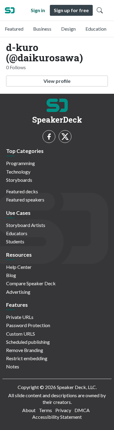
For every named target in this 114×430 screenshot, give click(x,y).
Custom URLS (20, 334)
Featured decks (22, 191)
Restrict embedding (26, 358)
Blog (11, 275)
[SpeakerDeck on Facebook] (49, 136)
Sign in (38, 10)
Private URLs (19, 317)
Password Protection (28, 325)
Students (15, 241)
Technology (18, 171)
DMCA (82, 410)
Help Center (19, 267)
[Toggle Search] (100, 10)
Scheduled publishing (28, 342)
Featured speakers (25, 199)
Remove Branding (24, 350)
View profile (57, 81)
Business (42, 29)
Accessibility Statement (57, 417)
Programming (20, 163)
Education (95, 29)
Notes (12, 366)
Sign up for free (71, 10)
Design (68, 29)
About (29, 410)
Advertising (18, 292)
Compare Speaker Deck (31, 283)
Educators (16, 233)
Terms (45, 410)
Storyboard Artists (25, 225)
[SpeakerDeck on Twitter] (65, 136)
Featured (14, 29)
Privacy (63, 410)
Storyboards (19, 180)
